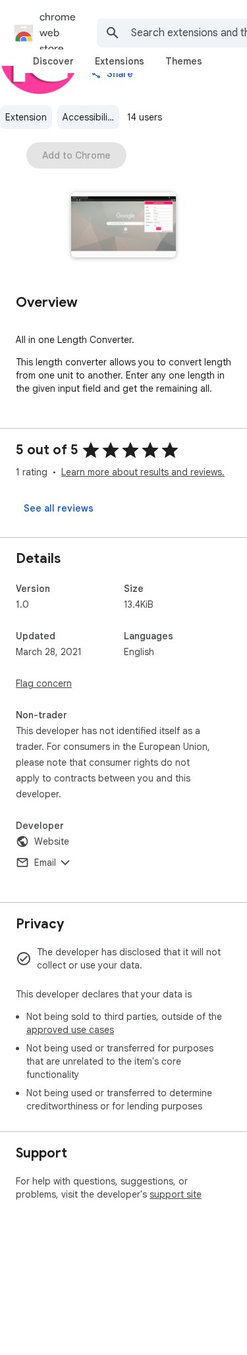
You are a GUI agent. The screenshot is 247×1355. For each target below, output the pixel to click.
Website (51, 841)
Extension (26, 117)
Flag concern (44, 683)
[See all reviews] (58, 508)
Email (45, 862)
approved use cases (70, 1030)
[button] (123, 226)
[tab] (53, 61)
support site (176, 1194)
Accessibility (89, 117)
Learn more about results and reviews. (143, 472)
